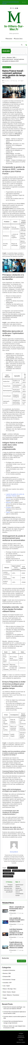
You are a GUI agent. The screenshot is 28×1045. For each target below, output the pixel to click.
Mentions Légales (21, 1042)
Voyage (5, 998)
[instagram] (12, 8)
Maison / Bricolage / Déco (9, 989)
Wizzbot (8, 499)
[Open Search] (21, 44)
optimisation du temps (19, 870)
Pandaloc (8, 507)
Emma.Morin (7, 80)
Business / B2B (7, 67)
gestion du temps (12, 867)
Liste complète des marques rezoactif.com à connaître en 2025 (16, 919)
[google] (15, 8)
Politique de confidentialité (20, 1036)
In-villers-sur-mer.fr (14, 28)
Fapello (8, 512)
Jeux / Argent (6, 985)
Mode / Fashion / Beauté (9, 992)
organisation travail (8, 873)
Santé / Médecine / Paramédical (11, 995)
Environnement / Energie (9, 979)
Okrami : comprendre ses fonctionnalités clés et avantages (16, 908)
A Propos (21, 1033)
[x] (14, 8)
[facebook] (10, 8)
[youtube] (17, 8)
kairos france (6, 870)
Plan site (21, 1040)
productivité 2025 (8, 876)
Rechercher (5, 958)
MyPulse (8, 502)
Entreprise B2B (6, 976)
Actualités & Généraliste (9, 970)
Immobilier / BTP (7, 982)
